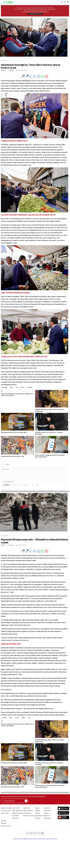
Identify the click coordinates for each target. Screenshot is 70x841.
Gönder (6, 485)
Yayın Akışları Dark (17, 810)
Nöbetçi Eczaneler (17, 813)
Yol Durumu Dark (6, 810)
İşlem (10, 717)
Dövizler (37, 810)
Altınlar (37, 808)
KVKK (39, 839)
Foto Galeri (47, 808)
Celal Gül (4, 717)
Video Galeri (47, 810)
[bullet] (27, 485)
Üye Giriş (3, 821)
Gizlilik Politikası (28, 839)
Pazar (11, 387)
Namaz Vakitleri (28, 810)
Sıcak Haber (47, 818)
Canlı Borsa (26, 808)
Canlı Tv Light (5, 813)
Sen (17, 387)
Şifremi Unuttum (6, 826)
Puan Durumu (27, 813)
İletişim (21, 839)
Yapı (29, 717)
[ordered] (24, 485)
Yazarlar (46, 813)
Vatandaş (29, 387)
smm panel (15, 818)
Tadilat (23, 717)
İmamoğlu (4, 387)
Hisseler (37, 813)
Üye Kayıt (3, 823)
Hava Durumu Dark (6, 808)
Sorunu (22, 387)
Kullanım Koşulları (46, 839)
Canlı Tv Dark (16, 808)
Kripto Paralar (39, 815)
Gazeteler (46, 815)
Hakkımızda (16, 839)
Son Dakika (15, 815)
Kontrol (17, 717)
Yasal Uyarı (54, 839)
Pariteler (37, 818)
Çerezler (35, 839)
